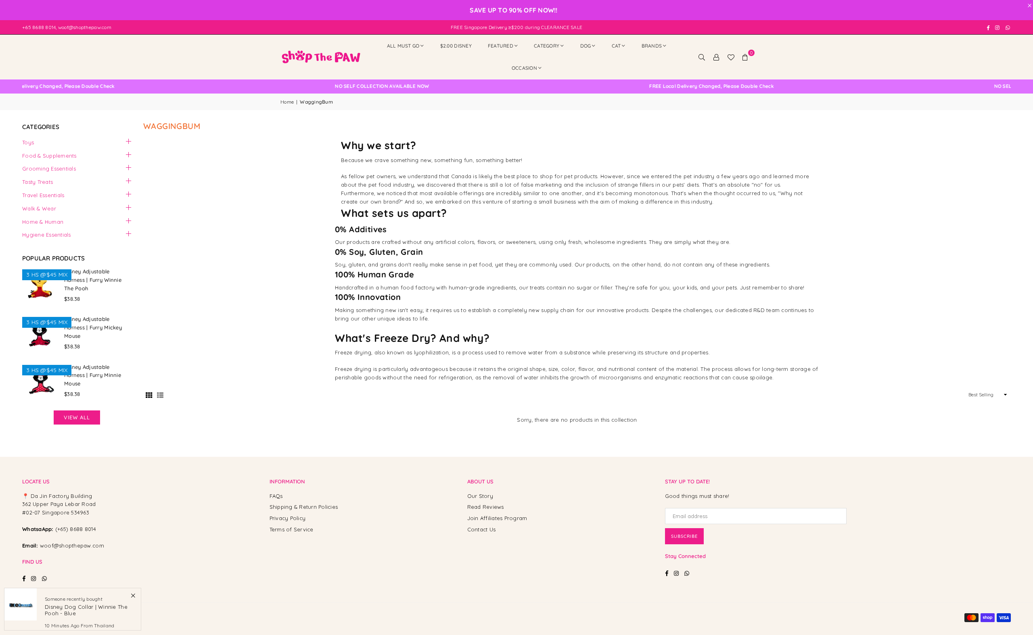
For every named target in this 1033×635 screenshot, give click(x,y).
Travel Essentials (43, 195)
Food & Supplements (49, 155)
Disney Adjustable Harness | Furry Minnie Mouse (92, 375)
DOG (585, 46)
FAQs (276, 496)
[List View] (160, 395)
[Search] (701, 57)
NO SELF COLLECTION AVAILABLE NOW (352, 86)
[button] (745, 57)
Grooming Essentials (49, 168)
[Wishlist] (731, 57)
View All (77, 417)
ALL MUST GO (403, 46)
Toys (28, 142)
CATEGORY (546, 46)
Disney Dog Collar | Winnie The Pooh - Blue (86, 610)
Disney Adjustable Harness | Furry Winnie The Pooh (92, 279)
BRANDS (652, 46)
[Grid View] (149, 395)
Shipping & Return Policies (304, 507)
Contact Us (481, 529)
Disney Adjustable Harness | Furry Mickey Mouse (93, 327)
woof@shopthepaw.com (72, 545)
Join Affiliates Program (497, 518)
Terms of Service (292, 529)
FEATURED (500, 46)
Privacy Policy (288, 518)
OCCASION (524, 68)
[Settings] (716, 57)
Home (287, 102)
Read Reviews (485, 507)
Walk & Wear (39, 208)
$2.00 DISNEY (456, 46)
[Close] (133, 595)
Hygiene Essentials (46, 234)
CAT (616, 46)
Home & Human (42, 222)
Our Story (480, 496)
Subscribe (684, 536)
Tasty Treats (37, 182)
